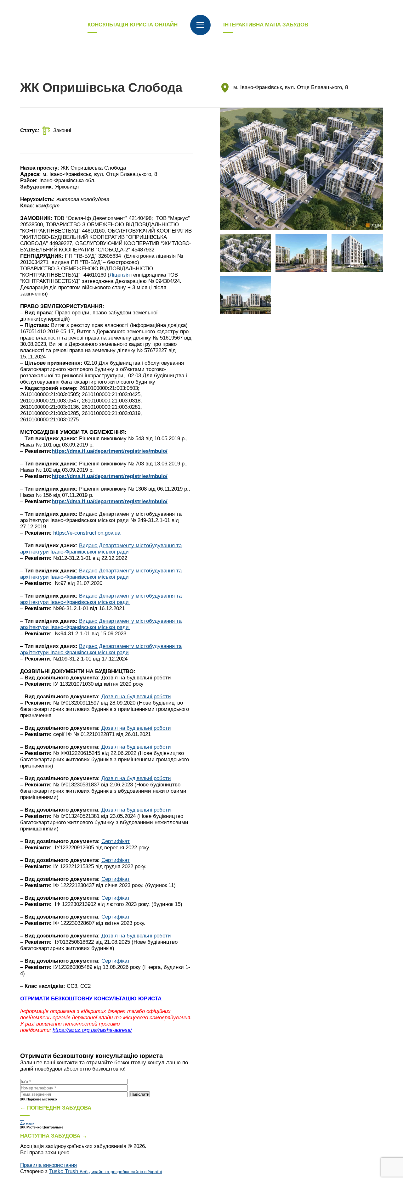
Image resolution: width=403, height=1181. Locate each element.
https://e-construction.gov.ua (86, 533)
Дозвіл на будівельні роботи (136, 697)
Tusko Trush (105, 1171)
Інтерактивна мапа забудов (265, 25)
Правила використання (48, 1165)
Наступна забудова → (53, 1136)
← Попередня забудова (55, 1108)
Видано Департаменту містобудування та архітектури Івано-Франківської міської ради (101, 549)
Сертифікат (115, 841)
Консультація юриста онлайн (133, 25)
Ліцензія (120, 275)
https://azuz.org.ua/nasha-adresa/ (92, 1030)
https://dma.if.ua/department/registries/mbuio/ (109, 451)
